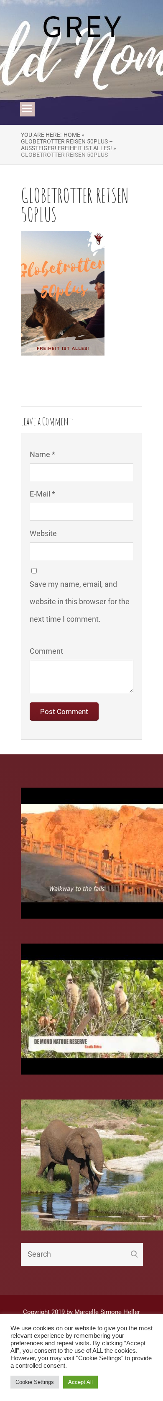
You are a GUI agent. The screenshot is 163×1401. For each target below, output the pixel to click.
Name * (42, 454)
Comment (46, 651)
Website (43, 533)
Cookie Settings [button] (34, 1382)
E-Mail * (42, 493)
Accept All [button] (80, 1382)
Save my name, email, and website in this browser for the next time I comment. (80, 601)
